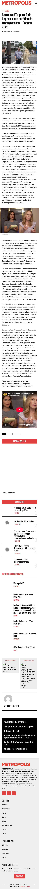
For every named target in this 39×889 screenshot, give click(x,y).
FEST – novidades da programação (12, 667)
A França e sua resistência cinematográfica (25, 509)
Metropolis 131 (9, 492)
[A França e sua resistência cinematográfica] (7, 510)
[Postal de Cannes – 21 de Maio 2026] (7, 636)
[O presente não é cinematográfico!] (7, 562)
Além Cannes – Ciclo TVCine (24, 647)
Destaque (16, 600)
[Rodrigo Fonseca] (8, 699)
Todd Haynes (17, 433)
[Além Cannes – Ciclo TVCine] (7, 648)
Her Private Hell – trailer (24, 521)
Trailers (17, 524)
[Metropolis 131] (19, 468)
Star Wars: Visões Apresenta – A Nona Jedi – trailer (25, 548)
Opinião (17, 513)
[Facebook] (4, 36)
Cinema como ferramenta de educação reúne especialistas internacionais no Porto (24, 535)
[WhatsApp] (17, 36)
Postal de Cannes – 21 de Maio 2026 (25, 634)
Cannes (9, 433)
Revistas (15, 586)
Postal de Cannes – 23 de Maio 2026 (23, 595)
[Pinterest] (12, 36)
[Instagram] (9, 793)
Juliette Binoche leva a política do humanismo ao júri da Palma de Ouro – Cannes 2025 (31, 675)
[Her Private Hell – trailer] (7, 522)
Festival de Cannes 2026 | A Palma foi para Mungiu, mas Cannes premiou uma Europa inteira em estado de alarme (24, 609)
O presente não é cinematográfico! (21, 560)
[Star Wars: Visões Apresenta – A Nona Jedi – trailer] (7, 549)
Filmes (17, 541)
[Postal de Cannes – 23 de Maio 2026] (7, 597)
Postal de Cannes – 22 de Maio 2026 (23, 622)
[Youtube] (14, 793)
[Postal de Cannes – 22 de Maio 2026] (7, 623)
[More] (21, 36)
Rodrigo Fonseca (7, 31)
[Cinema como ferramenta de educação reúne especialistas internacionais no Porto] (7, 535)
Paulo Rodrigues (25, 886)
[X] (8, 36)
